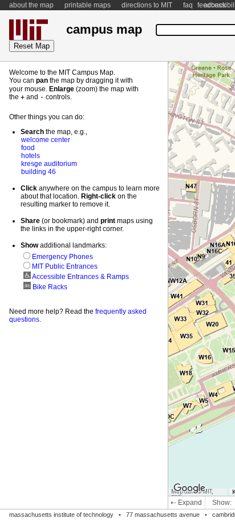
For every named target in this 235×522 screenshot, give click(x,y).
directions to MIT (146, 5)
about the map (31, 5)
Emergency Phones (61, 257)
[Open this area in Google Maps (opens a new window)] (189, 488)
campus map (104, 29)
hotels (30, 156)
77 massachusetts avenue (163, 514)
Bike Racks (49, 287)
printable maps (87, 5)
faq (188, 5)
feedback (211, 5)
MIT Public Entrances (64, 266)
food (28, 148)
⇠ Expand (186, 503)
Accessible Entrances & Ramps (80, 277)
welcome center (45, 140)
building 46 (38, 172)
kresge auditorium (49, 164)
